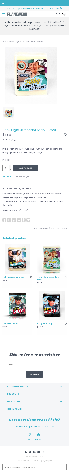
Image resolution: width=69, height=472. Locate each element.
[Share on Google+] (9, 220)
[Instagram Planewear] (43, 452)
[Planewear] (17, 14)
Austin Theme (22, 460)
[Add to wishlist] (65, 134)
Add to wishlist (41, 228)
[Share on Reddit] (19, 220)
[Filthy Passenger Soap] (17, 259)
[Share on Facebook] (4, 220)
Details (6, 176)
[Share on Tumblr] (24, 220)
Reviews (22, 176)
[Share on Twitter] (28, 220)
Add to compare (58, 228)
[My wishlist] (58, 13)
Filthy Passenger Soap (13, 277)
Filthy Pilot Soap (10, 323)
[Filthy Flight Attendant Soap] (52, 259)
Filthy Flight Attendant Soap (48, 278)
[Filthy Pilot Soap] (17, 305)
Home (5, 41)
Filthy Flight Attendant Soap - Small (26, 41)
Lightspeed (48, 460)
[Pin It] (14, 220)
